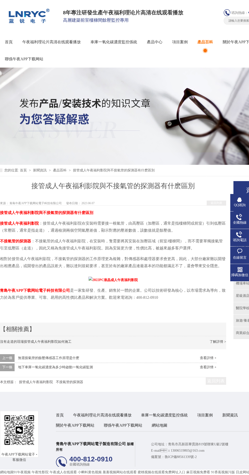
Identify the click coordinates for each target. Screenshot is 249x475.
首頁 (9, 42)
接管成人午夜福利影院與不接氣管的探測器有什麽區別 (114, 170)
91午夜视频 (22, 472)
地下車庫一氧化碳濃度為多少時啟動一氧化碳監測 (55, 367)
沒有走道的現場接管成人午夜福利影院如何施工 (35, 341)
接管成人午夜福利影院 (36, 382)
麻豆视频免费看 (198, 472)
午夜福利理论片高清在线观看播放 (51, 42)
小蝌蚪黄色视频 (90, 472)
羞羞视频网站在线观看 (120, 472)
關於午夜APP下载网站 (75, 425)
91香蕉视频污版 (223, 472)
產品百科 (205, 42)
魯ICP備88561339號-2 (181, 457)
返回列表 (216, 203)
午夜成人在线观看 (63, 472)
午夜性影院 (40, 472)
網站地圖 (159, 425)
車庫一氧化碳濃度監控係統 (113, 42)
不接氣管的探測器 (69, 382)
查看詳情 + (208, 358)
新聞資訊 (40, 170)
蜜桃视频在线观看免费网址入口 (161, 472)
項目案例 (180, 42)
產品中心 (154, 42)
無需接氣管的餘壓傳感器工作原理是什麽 (48, 358)
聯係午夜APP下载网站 (24, 59)
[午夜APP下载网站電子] (27, 22)
